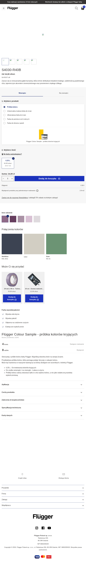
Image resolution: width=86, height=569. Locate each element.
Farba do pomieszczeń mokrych (18, 119)
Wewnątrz (22, 93)
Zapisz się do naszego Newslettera (15, 198)
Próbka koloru (12, 107)
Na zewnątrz (63, 93)
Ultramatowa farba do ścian (16, 115)
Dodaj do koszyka (47, 178)
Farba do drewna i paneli (15, 123)
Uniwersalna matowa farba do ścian (19, 111)
